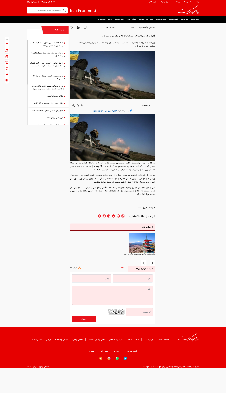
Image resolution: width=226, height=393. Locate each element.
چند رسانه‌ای (102, 19)
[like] (122, 268)
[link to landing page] (188, 10)
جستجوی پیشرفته (166, 2)
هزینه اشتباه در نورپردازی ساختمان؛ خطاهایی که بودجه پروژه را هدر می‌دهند (47, 44)
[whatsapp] (112, 216)
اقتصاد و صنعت (173, 19)
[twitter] (117, 216)
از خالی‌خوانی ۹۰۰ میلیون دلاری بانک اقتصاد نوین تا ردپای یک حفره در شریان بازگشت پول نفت (47, 66)
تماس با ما (187, 2)
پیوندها (178, 2)
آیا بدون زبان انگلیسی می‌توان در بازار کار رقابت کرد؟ (49, 77)
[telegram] (124, 216)
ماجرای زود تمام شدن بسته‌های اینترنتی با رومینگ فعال (48, 54)
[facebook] (98, 216)
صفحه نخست (195, 19)
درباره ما (197, 2)
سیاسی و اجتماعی (161, 19)
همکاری (91, 351)
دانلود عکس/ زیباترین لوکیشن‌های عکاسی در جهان (139, 254)
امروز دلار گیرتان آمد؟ (55, 117)
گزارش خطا (73, 267)
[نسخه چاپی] (71, 27)
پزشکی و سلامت (119, 19)
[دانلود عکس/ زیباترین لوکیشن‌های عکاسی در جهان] (142, 242)
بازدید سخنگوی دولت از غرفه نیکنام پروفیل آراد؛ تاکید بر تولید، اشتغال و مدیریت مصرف (48, 87)
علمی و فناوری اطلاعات (146, 19)
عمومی (132, 27)
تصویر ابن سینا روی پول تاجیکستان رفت (47, 110)
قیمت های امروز (131, 351)
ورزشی (110, 19)
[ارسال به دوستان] (85, 27)
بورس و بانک (184, 19)
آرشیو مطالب (152, 2)
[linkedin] (108, 216)
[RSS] (100, 358)
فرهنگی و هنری (131, 19)
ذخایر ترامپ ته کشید (55, 96)
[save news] (78, 27)
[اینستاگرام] (109, 358)
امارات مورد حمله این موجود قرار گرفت (48, 103)
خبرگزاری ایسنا (144, 207)
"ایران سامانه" (32, 366)
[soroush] (103, 216)
